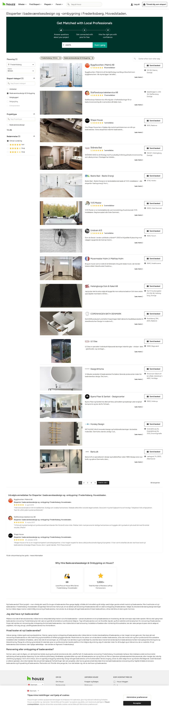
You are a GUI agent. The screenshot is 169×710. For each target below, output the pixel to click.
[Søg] (68, 4)
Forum (58, 4)
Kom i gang (100, 45)
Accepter (137, 703)
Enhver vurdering (16, 141)
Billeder (21, 4)
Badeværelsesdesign (17, 125)
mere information (36, 556)
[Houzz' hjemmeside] (9, 4)
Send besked (155, 65)
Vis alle (9, 130)
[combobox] (84, 4)
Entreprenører (15, 106)
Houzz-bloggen (122, 682)
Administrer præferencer (137, 697)
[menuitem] (22, 4)
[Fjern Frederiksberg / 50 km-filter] (60, 58)
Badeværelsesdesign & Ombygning (22, 93)
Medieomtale (60, 685)
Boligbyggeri (14, 97)
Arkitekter (13, 89)
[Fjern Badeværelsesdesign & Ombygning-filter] (92, 58)
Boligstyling (14, 102)
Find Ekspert (34, 4)
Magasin (47, 4)
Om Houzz (60, 682)
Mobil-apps (88, 685)
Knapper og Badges (91, 682)
